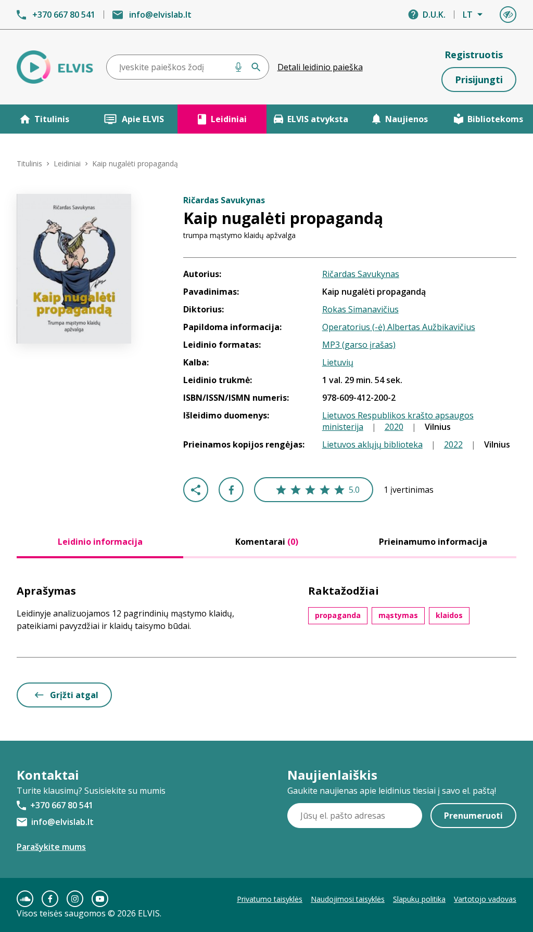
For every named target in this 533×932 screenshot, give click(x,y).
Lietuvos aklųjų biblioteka (372, 444)
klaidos (449, 615)
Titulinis (51, 119)
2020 (394, 426)
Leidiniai (229, 119)
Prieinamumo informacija (433, 541)
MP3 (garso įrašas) (359, 344)
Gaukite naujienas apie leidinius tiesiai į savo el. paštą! (391, 790)
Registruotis (474, 54)
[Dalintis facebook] (231, 489)
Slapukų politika (419, 899)
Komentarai (266, 541)
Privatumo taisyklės (269, 899)
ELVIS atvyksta (317, 119)
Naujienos (406, 119)
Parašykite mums (51, 846)
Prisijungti (479, 79)
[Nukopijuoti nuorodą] (195, 489)
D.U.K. (434, 14)
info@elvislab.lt (160, 14)
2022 (453, 444)
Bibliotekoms (495, 119)
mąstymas (398, 615)
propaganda (338, 615)
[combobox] (187, 67)
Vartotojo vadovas (485, 899)
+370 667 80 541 (63, 14)
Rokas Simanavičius (360, 309)
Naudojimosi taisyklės (348, 899)
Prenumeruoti (473, 815)
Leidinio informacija (100, 541)
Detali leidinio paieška (320, 67)
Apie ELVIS (143, 119)
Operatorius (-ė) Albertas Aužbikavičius (398, 327)
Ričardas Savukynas (360, 274)
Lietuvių (337, 362)
